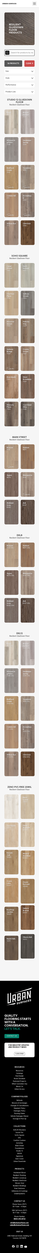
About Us (19, 1086)
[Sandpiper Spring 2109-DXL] (28, 692)
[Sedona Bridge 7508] (11, 370)
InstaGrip (19, 1143)
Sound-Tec (19, 1132)
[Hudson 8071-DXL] (28, 566)
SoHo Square (19, 1135)
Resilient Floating (19, 1175)
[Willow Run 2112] (11, 244)
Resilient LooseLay (19, 1178)
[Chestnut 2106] (28, 244)
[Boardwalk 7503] (11, 398)
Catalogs (19, 1073)
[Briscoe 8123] (11, 468)
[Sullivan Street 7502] (28, 315)
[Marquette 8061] (28, 496)
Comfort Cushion (19, 1140)
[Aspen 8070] (11, 496)
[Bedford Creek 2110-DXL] (11, 720)
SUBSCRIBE (19, 1054)
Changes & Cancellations (20, 1105)
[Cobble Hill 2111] (11, 217)
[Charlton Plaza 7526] (11, 315)
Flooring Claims (19, 1113)
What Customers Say (19, 1084)
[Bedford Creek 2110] (11, 189)
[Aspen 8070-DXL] (11, 594)
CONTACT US (12, 1036)
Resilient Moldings (19, 1186)
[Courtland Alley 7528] (28, 426)
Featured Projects (19, 1081)
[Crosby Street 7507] (28, 370)
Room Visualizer (19, 1078)
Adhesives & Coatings (20, 1191)
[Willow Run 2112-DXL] (11, 775)
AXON (19, 1153)
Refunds (20, 1100)
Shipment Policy (19, 1108)
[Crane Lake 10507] (11, 902)
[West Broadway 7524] (28, 398)
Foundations (19, 1148)
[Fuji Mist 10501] (11, 818)
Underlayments (19, 1193)
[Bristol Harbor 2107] (28, 133)
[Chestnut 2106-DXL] (28, 775)
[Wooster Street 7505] (11, 342)
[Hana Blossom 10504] (28, 846)
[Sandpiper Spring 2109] (28, 161)
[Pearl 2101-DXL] (11, 665)
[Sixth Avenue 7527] (28, 287)
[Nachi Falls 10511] (11, 960)
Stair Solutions (19, 1188)
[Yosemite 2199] (28, 189)
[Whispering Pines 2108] (11, 161)
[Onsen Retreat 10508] (28, 903)
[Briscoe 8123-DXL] (11, 566)
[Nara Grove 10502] (28, 818)
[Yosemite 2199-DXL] (28, 720)
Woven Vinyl (19, 1183)
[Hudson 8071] (28, 468)
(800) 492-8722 (19, 1219)
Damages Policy (19, 1111)
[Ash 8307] (28, 524)
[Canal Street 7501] (11, 287)
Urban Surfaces (9, 4)
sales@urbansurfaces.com (19, 1225)
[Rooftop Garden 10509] (11, 931)
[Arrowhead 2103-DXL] (28, 748)
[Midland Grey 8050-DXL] (11, 622)
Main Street (19, 1145)
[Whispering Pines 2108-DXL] (11, 692)
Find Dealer (19, 1076)
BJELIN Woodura (19, 1130)
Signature (19, 1156)
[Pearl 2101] (11, 133)
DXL (19, 1138)
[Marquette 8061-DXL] (28, 594)
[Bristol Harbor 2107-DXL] (28, 665)
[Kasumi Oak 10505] (11, 874)
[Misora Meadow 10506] (28, 874)
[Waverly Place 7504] (11, 426)
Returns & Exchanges (19, 1103)
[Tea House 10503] (11, 846)
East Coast (19, 1159)
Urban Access (19, 1089)
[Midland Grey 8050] (11, 524)
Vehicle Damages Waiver (19, 1116)
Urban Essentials (19, 1161)
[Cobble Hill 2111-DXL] (11, 748)
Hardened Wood (19, 1172)
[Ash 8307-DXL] (28, 622)
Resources (19, 1071)
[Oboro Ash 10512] (28, 958)
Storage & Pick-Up (19, 1119)
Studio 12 (19, 1151)
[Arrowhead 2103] (28, 217)
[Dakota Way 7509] (28, 342)
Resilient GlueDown (20, 1180)
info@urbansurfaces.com (19, 1223)
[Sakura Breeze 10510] (28, 929)
